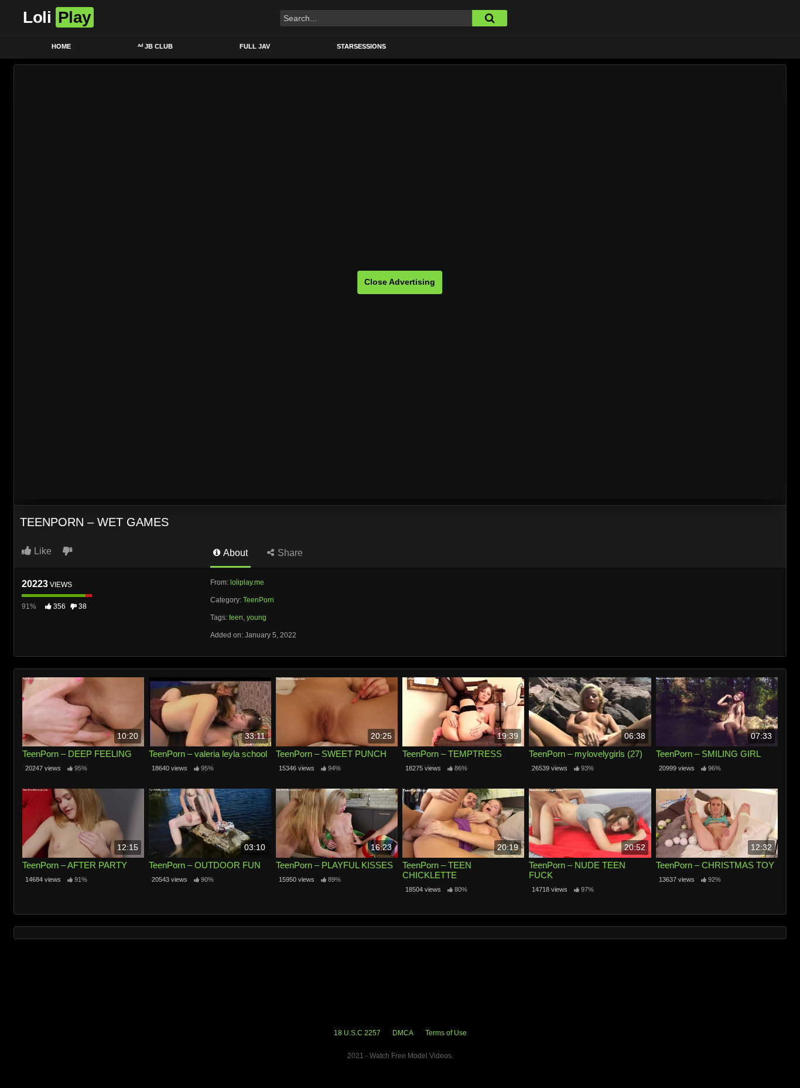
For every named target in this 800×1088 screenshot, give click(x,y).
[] (489, 18)
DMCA (402, 1033)
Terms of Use (446, 1033)
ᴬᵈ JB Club (155, 46)
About (234, 553)
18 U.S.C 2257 (357, 1033)
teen (236, 617)
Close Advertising (399, 282)
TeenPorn (258, 600)
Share (289, 553)
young (256, 617)
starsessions (361, 46)
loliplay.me (247, 582)
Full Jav (255, 46)
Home (61, 46)
